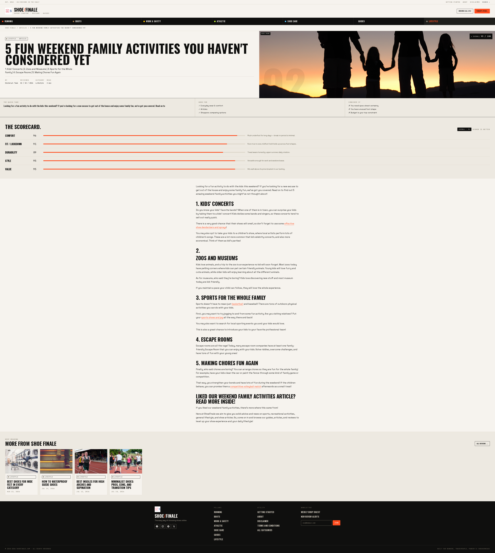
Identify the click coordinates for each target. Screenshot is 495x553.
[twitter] (174, 526)
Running (9, 21)
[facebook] (157, 526)
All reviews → (482, 443)
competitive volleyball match (245, 386)
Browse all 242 (465, 11)
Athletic (221, 21)
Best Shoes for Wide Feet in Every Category (20, 484)
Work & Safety (153, 21)
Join (337, 523)
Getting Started (453, 2)
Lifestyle (433, 21)
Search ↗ (486, 2)
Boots (78, 21)
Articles (23, 28)
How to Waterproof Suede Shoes (54, 483)
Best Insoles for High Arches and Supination (90, 484)
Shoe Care (292, 21)
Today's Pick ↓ (482, 11)
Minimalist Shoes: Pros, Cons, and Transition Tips (122, 484)
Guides (361, 21)
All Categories (264, 530)
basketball (237, 303)
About (465, 2)
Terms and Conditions (268, 525)
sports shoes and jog (212, 317)
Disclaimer (475, 2)
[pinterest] (168, 526)
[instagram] (162, 526)
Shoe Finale (10, 28)
